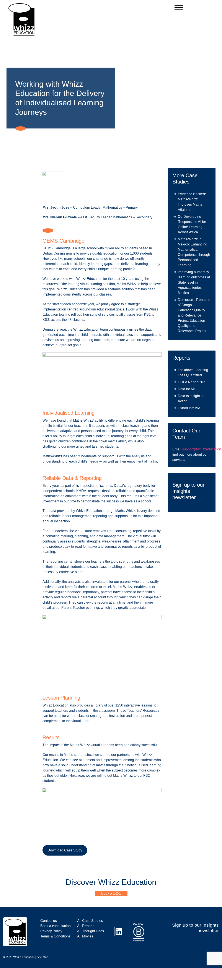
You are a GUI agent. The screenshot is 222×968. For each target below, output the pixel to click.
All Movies (85, 936)
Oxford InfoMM (189, 408)
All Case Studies (90, 921)
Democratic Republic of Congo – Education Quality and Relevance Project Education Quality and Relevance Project (194, 315)
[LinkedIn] (118, 931)
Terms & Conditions (55, 936)
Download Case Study (64, 850)
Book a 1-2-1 (111, 893)
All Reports (85, 926)
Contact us (48, 921)
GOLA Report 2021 (192, 382)
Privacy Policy (51, 931)
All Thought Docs (90, 931)
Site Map (42, 957)
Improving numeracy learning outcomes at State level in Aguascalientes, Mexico (194, 282)
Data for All (186, 389)
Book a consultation (55, 926)
